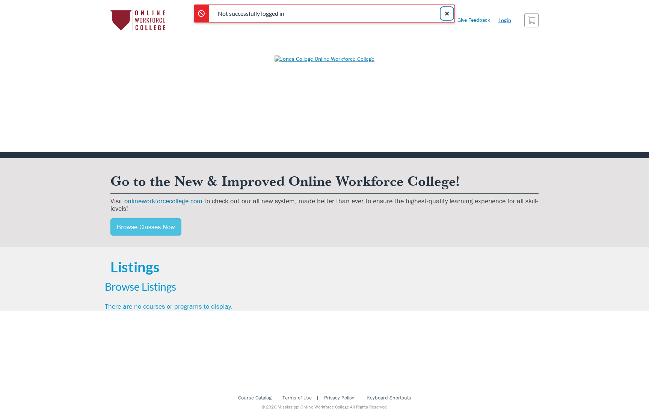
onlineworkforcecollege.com (163, 201)
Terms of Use (297, 397)
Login (504, 20)
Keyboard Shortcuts (389, 397)
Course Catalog (255, 397)
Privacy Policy (339, 397)
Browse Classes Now (146, 226)
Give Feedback (473, 20)
